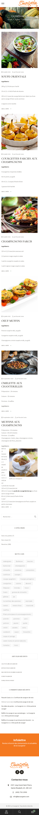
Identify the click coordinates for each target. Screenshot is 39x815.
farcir (27, 588)
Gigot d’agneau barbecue (9, 664)
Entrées (17, 588)
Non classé (4, 540)
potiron (6, 623)
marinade (29, 601)
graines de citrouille (19, 592)
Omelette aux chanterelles (11, 384)
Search (19, 812)
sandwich (6, 632)
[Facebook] (17, 772)
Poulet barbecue (6, 676)
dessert (28, 583)
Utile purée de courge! (12, 716)
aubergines (7, 561)
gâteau (5, 597)
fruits (5, 592)
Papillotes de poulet (7, 680)
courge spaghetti (9, 579)
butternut (7, 566)
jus (14, 597)
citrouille (6, 570)
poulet (16, 623)
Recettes (4, 544)
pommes (16, 619)
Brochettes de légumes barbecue (11, 672)
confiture (6, 574)
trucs (16, 645)
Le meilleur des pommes (12, 601)
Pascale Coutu (20, 72)
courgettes (7, 583)
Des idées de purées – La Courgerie (12, 706)
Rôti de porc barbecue (8, 668)
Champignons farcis (16, 241)
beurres (30, 561)
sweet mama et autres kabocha (14, 641)
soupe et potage (9, 636)
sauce (17, 632)
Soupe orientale (13, 76)
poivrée (6, 619)
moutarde (29, 605)
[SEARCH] (35, 517)
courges (17, 574)
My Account (6, 812)
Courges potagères (27, 579)
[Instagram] (22, 772)
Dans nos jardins (6, 536)
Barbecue (19, 561)
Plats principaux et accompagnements (17, 614)
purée (25, 623)
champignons (20, 566)
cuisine (18, 583)
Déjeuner (6, 588)
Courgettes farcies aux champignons (19, 160)
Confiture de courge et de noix (23, 697)
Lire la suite (5, 108)
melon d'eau (17, 605)
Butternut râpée (23, 96)
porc (26, 619)
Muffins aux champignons (11, 423)
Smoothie (26, 632)
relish (5, 628)
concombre (30, 570)
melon (5, 605)
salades (15, 628)
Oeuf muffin (10, 321)
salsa (24, 628)
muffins (6, 610)
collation (18, 570)
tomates (6, 645)
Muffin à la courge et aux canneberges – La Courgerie (18, 713)
